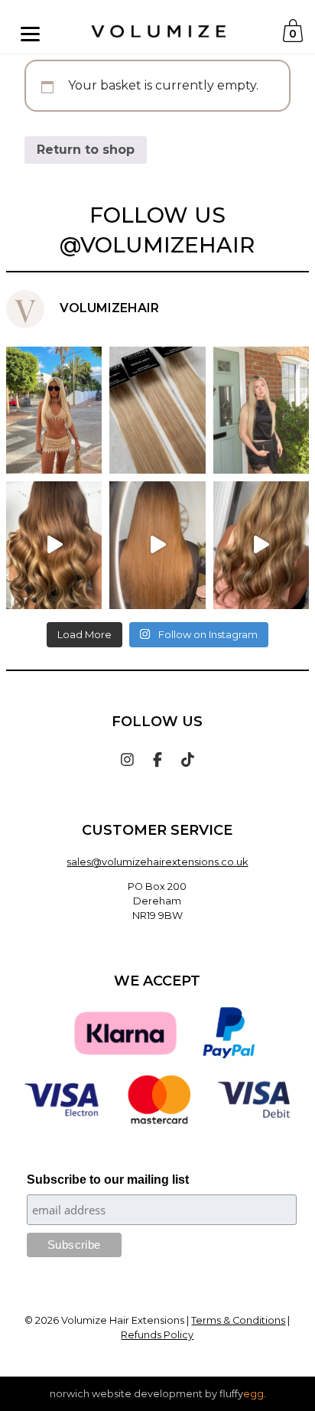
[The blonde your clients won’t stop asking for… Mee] (157, 410)
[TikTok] (187, 758)
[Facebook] (157, 758)
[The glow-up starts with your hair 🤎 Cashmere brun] (54, 544)
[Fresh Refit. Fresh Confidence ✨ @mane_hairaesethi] (157, 544)
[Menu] (30, 33)
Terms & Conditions (238, 1320)
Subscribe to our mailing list (108, 1179)
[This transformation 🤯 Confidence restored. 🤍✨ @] (261, 544)
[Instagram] (127, 758)
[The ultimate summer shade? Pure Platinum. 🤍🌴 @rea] (54, 410)
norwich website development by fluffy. (157, 1394)
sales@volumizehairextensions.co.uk (157, 862)
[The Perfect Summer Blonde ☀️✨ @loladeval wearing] (261, 410)
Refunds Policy (157, 1335)
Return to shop (86, 149)
